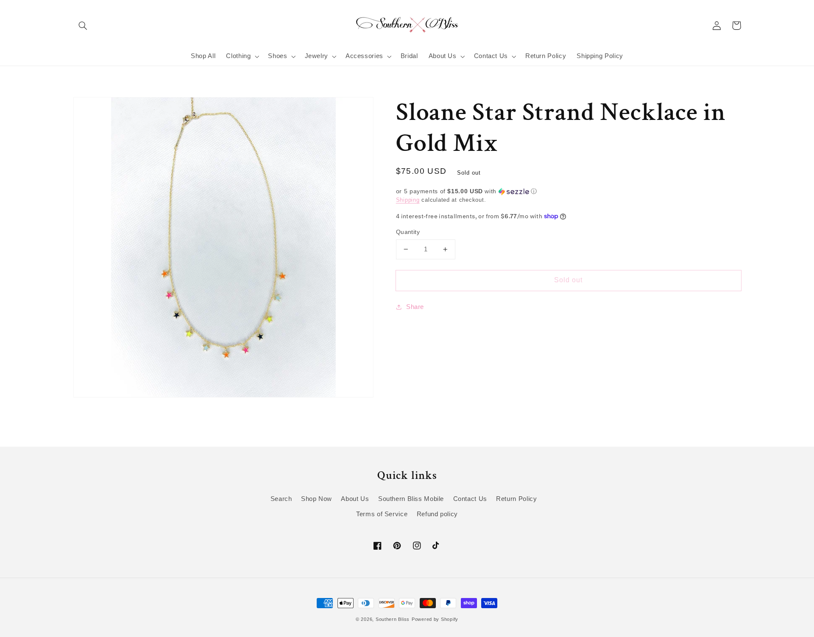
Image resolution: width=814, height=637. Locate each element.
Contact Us (470, 498)
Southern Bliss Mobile (411, 498)
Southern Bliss (393, 619)
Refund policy (437, 514)
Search (281, 498)
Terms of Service (381, 514)
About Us (355, 498)
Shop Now (316, 498)
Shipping (408, 200)
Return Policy (516, 498)
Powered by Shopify (435, 619)
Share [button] (415, 306)
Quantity (408, 232)
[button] (83, 25)
